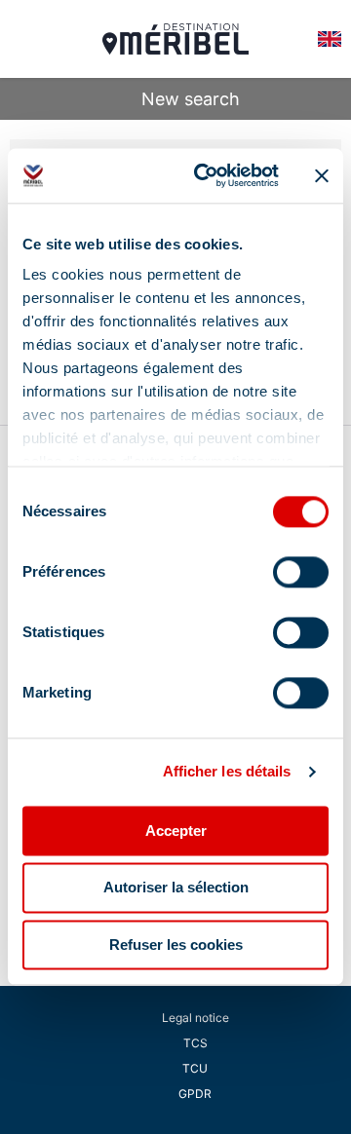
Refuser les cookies (176, 944)
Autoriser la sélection (176, 888)
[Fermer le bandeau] (322, 175)
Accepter (176, 830)
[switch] (301, 571)
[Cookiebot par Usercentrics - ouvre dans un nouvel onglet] (206, 175)
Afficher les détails (227, 771)
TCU (195, 1068)
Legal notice (195, 1017)
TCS (195, 1043)
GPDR (195, 1093)
